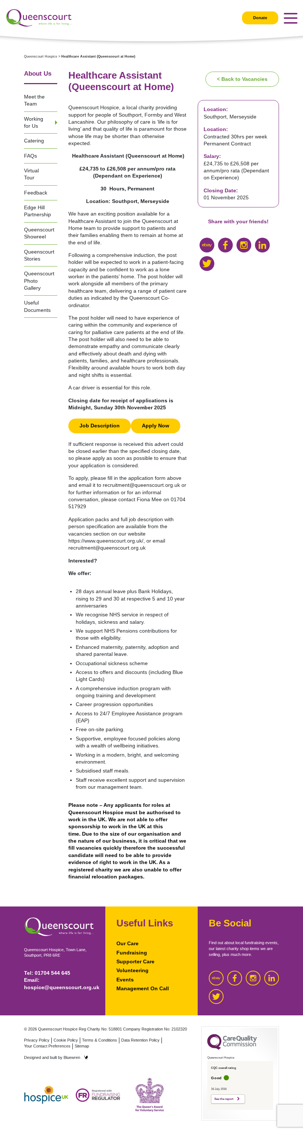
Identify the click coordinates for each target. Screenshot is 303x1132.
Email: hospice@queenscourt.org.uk (59, 983)
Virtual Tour (31, 174)
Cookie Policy (66, 1040)
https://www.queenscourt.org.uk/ (105, 541)
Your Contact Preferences (47, 1046)
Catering (34, 141)
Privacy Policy (37, 1040)
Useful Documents (37, 306)
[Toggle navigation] (290, 18)
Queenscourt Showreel (39, 233)
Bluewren (72, 1057)
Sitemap (82, 1046)
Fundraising (131, 953)
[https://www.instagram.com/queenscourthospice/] (243, 245)
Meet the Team (34, 100)
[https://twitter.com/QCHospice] (207, 263)
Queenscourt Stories (39, 255)
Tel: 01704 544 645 (47, 973)
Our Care (127, 943)
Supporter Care (135, 961)
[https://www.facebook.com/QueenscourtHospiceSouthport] (225, 245)
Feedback (35, 193)
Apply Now (155, 426)
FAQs (30, 156)
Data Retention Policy (140, 1040)
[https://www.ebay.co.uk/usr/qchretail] (207, 245)
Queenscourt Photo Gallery (39, 281)
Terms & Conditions (99, 1040)
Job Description (99, 426)
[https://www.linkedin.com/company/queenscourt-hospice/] (262, 245)
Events (125, 980)
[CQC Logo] (232, 1048)
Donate (260, 18)
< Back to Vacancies (242, 79)
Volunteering (132, 970)
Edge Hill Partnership (37, 210)
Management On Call (142, 988)
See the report (224, 1099)
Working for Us (33, 122)
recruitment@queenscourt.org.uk (141, 485)
